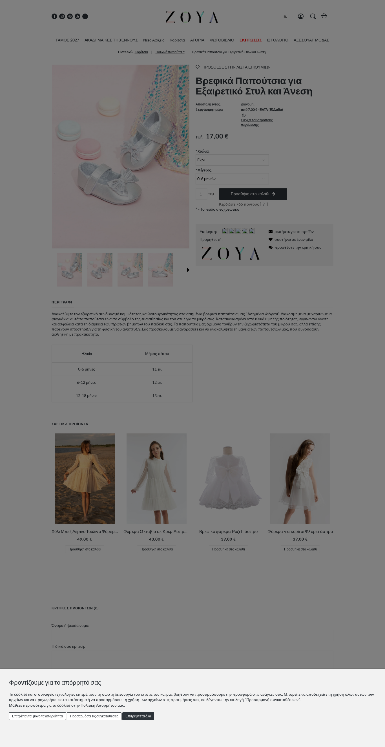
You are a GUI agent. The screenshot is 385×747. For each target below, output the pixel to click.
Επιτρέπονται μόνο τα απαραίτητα (37, 716)
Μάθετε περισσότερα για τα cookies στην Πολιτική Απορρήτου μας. (67, 705)
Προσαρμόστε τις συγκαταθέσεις (94, 716)
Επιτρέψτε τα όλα (138, 716)
